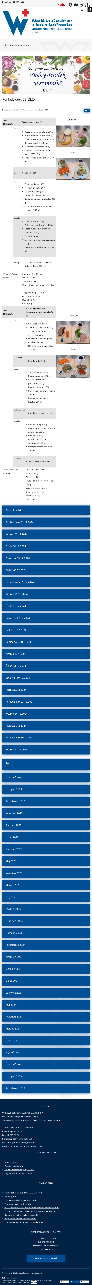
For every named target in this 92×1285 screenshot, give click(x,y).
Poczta (7, 1166)
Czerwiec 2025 (14, 849)
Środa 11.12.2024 (16, 606)
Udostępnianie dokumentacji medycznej (23, 1222)
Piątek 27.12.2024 (16, 725)
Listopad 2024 (14, 933)
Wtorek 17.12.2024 (17, 653)
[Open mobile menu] (82, 10)
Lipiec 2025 (12, 837)
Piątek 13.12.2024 (16, 630)
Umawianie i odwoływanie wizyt (20, 1200)
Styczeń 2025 (13, 909)
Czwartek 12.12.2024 (18, 618)
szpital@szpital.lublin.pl (20, 1139)
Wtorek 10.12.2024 (17, 594)
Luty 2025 (11, 897)
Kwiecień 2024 (14, 1016)
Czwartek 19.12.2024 (18, 677)
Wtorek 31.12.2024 (17, 749)
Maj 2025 (11, 861)
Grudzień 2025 (14, 777)
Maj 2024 (11, 1004)
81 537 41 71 (20, 1131)
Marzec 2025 (13, 885)
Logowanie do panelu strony (18, 1173)
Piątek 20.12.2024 (16, 689)
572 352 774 (48, 1242)
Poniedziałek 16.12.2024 (20, 641)
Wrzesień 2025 (14, 813)
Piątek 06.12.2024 (16, 570)
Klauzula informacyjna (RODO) (19, 1169)
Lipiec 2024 (12, 980)
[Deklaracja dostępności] (70, 5)
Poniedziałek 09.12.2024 (20, 582)
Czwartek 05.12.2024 (18, 558)
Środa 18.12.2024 (16, 665)
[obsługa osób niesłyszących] (82, 5)
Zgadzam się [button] (74, 1282)
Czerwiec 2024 (14, 992)
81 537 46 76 (47, 1249)
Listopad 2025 (14, 789)
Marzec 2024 (13, 1028)
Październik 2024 (15, 944)
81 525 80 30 (13, 1135)
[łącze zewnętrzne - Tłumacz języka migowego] (76, 5)
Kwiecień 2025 (14, 873)
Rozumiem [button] (84, 1282)
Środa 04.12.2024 (16, 546)
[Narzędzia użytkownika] (87, 110)
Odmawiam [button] (64, 1282)
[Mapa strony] (87, 5)
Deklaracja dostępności (46, 1258)
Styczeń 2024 (13, 1052)
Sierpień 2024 (14, 968)
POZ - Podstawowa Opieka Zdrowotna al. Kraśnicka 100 (31, 1207)
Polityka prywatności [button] (24, 1282)
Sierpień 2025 (14, 825)
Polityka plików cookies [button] (9, 1282)
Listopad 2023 (14, 1076)
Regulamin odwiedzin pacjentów (20, 1218)
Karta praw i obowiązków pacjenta (21, 1215)
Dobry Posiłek (13, 510)
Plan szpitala (10, 1196)
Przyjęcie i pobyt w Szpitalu (17, 1204)
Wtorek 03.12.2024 (17, 534)
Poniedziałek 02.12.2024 (20, 522)
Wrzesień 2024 (14, 956)
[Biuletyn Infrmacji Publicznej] (61, 4)
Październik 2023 (15, 1088)
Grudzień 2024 (14, 921)
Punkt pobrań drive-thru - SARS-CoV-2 (23, 1192)
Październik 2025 (15, 801)
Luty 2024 (11, 1040)
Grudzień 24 (16, 110)
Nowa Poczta (10, 1162)
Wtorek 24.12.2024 (17, 713)
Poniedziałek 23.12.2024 (20, 701)
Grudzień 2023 (14, 1064)
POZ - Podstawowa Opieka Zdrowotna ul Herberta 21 (30, 1211)
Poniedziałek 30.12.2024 (20, 737)
